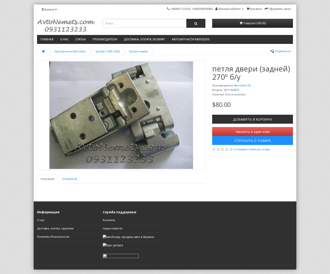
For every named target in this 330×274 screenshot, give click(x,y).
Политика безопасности (53, 237)
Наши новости (112, 228)
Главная (46, 39)
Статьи (80, 39)
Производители (104, 39)
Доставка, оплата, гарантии (55, 228)
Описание (47, 179)
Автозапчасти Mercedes (191, 39)
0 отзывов (239, 149)
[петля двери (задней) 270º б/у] (121, 115)
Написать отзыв (259, 149)
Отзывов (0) (69, 179)
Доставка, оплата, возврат (144, 39)
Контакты (109, 220)
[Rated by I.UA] (121, 255)
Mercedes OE (242, 85)
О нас (64, 39)
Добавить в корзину (252, 119)
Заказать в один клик (252, 131)
